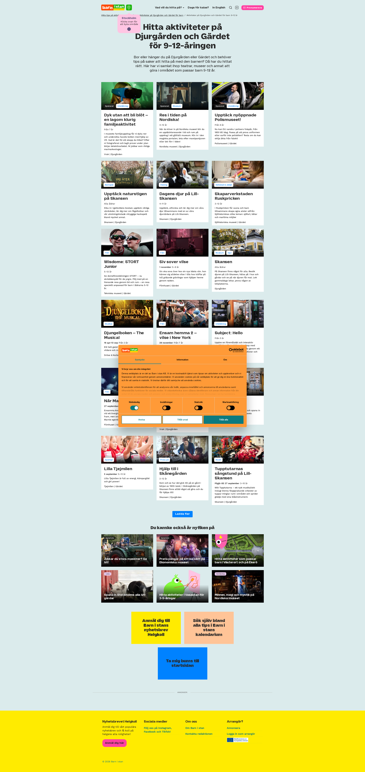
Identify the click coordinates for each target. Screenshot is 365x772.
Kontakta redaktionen (198, 733)
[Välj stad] (129, 7)
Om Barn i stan (194, 727)
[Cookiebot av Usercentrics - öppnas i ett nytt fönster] (231, 350)
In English (218, 7)
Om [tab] (225, 359)
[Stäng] (129, 29)
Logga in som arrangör (241, 733)
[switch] (166, 408)
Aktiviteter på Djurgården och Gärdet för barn (161, 15)
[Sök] (230, 8)
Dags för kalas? (198, 7)
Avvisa (141, 419)
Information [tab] (182, 359)
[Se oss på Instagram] (237, 8)
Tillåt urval (182, 419)
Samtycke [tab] (140, 359)
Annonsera (233, 727)
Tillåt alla (223, 419)
